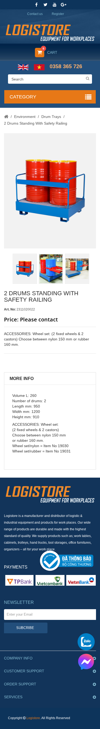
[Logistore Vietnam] (50, 31)
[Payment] (50, 580)
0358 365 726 (66, 66)
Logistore (33, 718)
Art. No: (10, 309)
